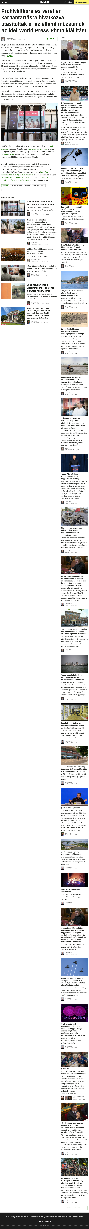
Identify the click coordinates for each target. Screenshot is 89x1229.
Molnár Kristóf (9, 38)
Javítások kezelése (37, 1217)
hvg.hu (10, 55)
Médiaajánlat (62, 1217)
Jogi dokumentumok (50, 1217)
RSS (69, 1217)
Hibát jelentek (15, 1217)
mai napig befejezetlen (37, 149)
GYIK (7, 1217)
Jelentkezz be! (82, 2)
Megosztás (52, 39)
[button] (5, 185)
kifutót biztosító (7, 154)
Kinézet (69, 2)
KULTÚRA (8, 39)
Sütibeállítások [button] (78, 1217)
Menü (5, 2)
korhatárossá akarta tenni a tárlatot (16, 177)
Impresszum (25, 1217)
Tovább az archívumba (74, 1208)
